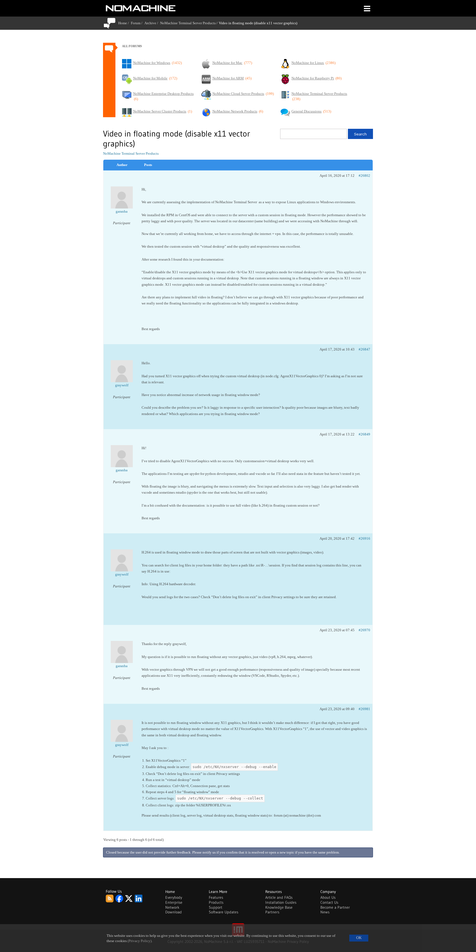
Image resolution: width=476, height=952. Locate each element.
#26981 (364, 709)
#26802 (364, 175)
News (324, 912)
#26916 (364, 538)
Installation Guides (280, 902)
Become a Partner (335, 907)
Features (216, 897)
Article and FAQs (279, 897)
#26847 (364, 349)
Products (216, 902)
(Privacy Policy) (140, 941)
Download (173, 912)
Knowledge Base (279, 907)
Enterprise (173, 902)
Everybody (173, 897)
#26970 (364, 630)
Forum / (137, 23)
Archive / (152, 23)
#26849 (364, 434)
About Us (328, 897)
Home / (124, 23)
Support (215, 907)
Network (172, 907)
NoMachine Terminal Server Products (188, 23)
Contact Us (329, 902)
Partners (272, 912)
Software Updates (223, 912)
